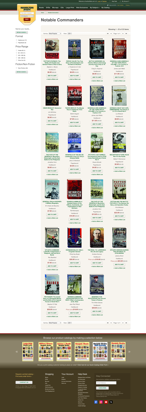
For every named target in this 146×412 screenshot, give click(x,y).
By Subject (94, 7)
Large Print (70, 7)
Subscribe (102, 388)
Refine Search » (22, 32)
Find (26, 19)
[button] (124, 1)
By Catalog (106, 7)
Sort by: (45, 33)
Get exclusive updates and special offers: (108, 379)
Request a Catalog (82, 387)
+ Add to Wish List (52, 79)
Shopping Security (82, 385)
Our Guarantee (81, 379)
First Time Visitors (82, 398)
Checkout (128, 5)
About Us (80, 401)
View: (65, 33)
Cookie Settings (82, 405)
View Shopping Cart (49, 391)
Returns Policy (81, 381)
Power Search (27, 22)
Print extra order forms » (24, 376)
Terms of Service (100, 396)
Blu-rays (55, 7)
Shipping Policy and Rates (84, 377)
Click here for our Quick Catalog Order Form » (93, 365)
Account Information (66, 381)
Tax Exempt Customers (83, 396)
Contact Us (80, 399)
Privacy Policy (99, 393)
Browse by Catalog (49, 389)
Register (104, 1)
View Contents (116, 5)
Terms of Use (108, 393)
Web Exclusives (82, 7)
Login (99, 1)
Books (41, 7)
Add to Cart (52, 75)
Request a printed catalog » (25, 374)
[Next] (129, 352)
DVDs (48, 7)
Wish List (64, 383)
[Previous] (17, 352)
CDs (62, 7)
